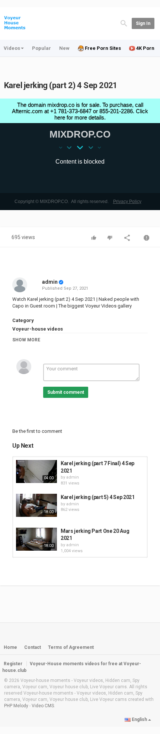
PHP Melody (16, 705)
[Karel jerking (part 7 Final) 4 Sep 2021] (36, 471)
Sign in (143, 23)
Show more (26, 339)
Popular (41, 48)
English (139, 719)
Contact (32, 647)
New (64, 48)
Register (13, 663)
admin (50, 282)
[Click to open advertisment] (80, 154)
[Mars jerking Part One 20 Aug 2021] (36, 539)
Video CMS (43, 705)
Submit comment (65, 392)
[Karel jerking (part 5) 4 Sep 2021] (36, 505)
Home (10, 647)
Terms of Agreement (71, 647)
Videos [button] (12, 48)
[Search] (123, 22)
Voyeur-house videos (37, 329)
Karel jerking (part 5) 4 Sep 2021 (97, 497)
